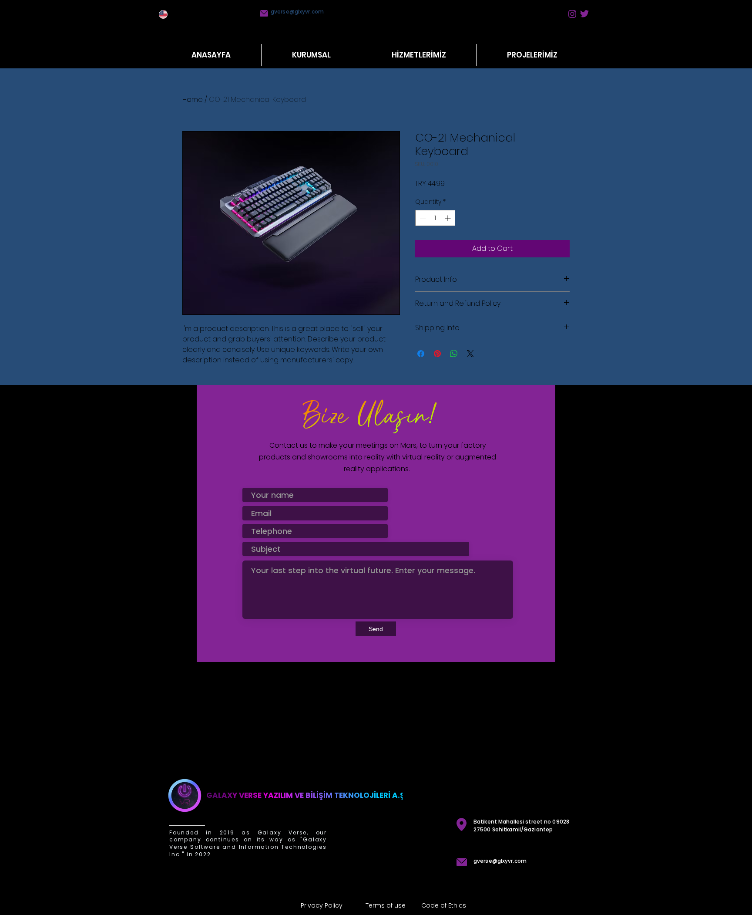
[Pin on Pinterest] (437, 353)
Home (192, 100)
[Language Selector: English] (167, 14)
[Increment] (448, 218)
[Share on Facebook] (421, 353)
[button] (418, 55)
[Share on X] (470, 353)
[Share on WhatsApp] (454, 353)
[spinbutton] (435, 218)
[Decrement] (421, 218)
